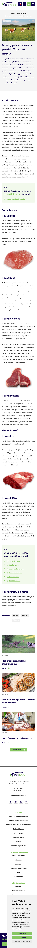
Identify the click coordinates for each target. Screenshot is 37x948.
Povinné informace (18, 856)
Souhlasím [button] (22, 934)
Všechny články (17, 750)
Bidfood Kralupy (18, 833)
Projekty (18, 864)
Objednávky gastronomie (18, 816)
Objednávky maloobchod (18, 820)
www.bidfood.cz (18, 774)
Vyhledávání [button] (24, 4)
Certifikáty (18, 877)
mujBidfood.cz (13, 194)
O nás (18, 13)
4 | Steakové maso (14, 573)
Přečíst (4, 668)
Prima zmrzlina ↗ (18, 891)
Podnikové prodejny (18, 846)
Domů (13, 13)
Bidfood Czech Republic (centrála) (18, 825)
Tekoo (18, 841)
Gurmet (16, 620)
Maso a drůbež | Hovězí (16, 199)
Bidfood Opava (18, 829)
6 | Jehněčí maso (13, 581)
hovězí (25, 615)
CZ (20, 4)
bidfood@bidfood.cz (18, 796)
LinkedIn (21, 802)
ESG (18, 872)
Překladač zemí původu (18, 868)
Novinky (23, 13)
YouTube (26, 802)
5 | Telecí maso (13, 577)
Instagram (16, 802)
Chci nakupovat (29, 4)
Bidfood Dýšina (18, 837)
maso (16, 615)
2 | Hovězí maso (13, 565)
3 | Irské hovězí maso (15, 569)
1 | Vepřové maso (13, 561)
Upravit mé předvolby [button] (22, 941)
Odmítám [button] (22, 937)
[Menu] (33, 4)
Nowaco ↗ (18, 886)
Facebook (10, 802)
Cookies (19, 860)
